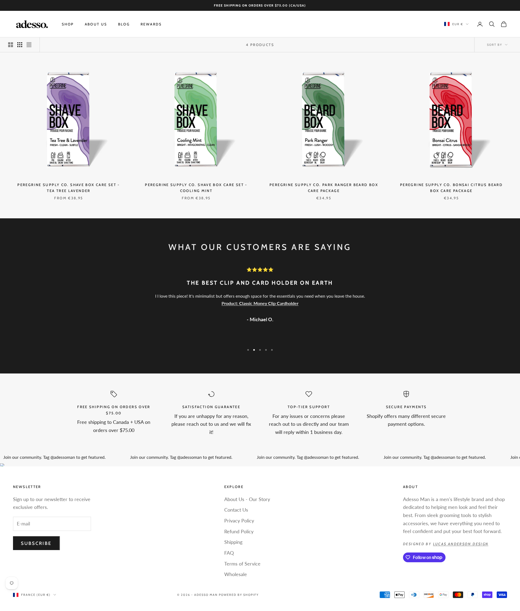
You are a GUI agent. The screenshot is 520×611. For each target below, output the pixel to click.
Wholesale (235, 574)
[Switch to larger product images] (10, 44)
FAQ (229, 553)
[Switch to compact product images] (29, 44)
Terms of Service (242, 564)
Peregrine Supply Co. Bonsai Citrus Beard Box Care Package (451, 188)
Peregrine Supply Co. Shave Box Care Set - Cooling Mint (196, 188)
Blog (124, 24)
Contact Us (236, 510)
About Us (96, 24)
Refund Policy (238, 531)
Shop (68, 24)
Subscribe (36, 543)
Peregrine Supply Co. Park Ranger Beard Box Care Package (323, 188)
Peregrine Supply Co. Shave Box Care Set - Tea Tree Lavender (68, 188)
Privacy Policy (239, 521)
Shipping (233, 542)
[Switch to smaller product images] (19, 44)
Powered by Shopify (239, 595)
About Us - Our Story (247, 499)
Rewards (151, 24)
